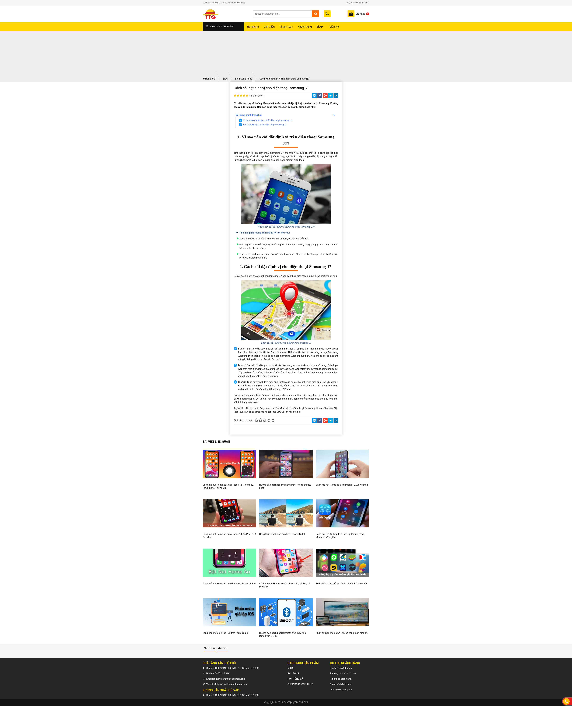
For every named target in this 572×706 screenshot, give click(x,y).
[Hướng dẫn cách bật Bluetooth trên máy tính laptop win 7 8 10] (286, 612)
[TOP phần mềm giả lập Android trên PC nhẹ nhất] (342, 563)
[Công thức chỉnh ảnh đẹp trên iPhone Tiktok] (286, 513)
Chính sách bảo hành (341, 684)
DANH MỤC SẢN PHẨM (221, 26)
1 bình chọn (257, 95)
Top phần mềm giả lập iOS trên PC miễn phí (225, 633)
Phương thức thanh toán (343, 673)
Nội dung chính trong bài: (249, 115)
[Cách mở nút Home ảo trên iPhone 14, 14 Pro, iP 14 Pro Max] (229, 513)
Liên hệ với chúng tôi (341, 689)
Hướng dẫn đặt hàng (341, 668)
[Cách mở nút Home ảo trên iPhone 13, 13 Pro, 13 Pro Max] (286, 563)
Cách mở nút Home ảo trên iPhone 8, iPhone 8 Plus (229, 583)
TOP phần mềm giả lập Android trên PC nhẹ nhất (341, 583)
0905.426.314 (222, 673)
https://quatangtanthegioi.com (231, 684)
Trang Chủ (253, 26)
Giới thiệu (269, 26)
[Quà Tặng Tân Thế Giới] (228, 14)
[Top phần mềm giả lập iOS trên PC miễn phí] (229, 612)
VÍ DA (290, 668)
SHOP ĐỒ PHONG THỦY (300, 684)
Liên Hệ (334, 26)
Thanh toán (286, 26)
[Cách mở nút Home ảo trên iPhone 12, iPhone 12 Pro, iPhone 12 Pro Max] (229, 464)
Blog (320, 28)
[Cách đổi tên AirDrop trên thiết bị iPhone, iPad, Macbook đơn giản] (342, 513)
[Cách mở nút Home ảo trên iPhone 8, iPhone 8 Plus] (229, 563)
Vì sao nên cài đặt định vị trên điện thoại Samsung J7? (268, 120)
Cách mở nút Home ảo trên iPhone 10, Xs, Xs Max (342, 484)
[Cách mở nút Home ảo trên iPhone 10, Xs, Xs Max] (342, 464)
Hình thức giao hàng (340, 678)
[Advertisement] (286, 53)
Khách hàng (305, 26)
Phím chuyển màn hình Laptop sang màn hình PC (342, 633)
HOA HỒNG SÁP (295, 678)
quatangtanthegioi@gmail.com (229, 678)
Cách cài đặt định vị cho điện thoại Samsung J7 (265, 124)
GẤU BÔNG (293, 673)
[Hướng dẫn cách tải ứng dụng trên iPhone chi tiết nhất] (286, 464)
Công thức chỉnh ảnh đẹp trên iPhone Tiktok (282, 534)
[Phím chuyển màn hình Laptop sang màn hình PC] (342, 612)
